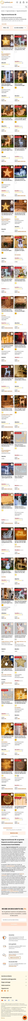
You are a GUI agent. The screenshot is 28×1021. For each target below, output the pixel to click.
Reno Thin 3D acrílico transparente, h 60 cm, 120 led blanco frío (7, 280)
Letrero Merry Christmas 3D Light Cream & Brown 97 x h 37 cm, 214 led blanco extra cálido (20, 310)
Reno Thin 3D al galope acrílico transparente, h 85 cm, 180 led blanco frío (21, 602)
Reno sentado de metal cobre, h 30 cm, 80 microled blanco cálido (20, 379)
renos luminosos (10, 866)
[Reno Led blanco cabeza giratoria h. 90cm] (7, 469)
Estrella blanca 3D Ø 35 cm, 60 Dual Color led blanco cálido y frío (7, 48)
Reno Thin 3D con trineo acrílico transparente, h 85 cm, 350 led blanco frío (20, 477)
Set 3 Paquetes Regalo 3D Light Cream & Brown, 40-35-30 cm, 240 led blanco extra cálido (20, 807)
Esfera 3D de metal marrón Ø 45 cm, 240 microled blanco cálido (6, 310)
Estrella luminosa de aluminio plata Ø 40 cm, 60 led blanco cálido (20, 669)
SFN (18, 66)
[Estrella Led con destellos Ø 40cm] (20, 206)
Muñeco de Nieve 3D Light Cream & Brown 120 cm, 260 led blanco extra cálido (20, 346)
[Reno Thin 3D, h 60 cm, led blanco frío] (7, 272)
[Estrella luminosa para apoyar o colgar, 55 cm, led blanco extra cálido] (7, 171)
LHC (5, 100)
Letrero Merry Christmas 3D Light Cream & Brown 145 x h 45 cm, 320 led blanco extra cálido (7, 249)
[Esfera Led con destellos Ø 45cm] (7, 302)
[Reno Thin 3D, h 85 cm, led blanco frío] (20, 41)
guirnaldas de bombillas (7, 890)
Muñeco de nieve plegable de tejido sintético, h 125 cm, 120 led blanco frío (7, 571)
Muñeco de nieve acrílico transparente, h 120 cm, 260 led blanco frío (20, 507)
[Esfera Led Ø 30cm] (7, 799)
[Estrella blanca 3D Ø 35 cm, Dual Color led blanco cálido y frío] (7, 41)
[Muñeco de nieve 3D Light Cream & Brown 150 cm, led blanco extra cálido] (20, 729)
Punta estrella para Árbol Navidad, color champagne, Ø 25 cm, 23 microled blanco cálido (20, 280)
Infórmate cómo (13, 966)
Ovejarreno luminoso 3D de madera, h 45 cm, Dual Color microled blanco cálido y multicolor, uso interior (20, 636)
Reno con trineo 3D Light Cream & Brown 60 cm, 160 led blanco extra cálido (6, 119)
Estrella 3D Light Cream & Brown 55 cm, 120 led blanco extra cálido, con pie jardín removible (7, 179)
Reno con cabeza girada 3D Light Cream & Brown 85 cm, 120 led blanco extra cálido (7, 149)
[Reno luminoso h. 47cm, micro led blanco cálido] (20, 564)
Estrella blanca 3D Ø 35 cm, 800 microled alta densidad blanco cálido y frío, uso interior (21, 702)
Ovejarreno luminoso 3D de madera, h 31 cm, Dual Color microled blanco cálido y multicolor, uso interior (7, 636)
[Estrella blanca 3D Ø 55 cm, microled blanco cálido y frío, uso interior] (7, 729)
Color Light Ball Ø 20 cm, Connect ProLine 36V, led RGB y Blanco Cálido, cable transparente (6, 669)
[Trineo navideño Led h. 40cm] (7, 533)
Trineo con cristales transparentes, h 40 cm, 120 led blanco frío (7, 541)
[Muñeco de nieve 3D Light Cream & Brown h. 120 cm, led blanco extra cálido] (20, 338)
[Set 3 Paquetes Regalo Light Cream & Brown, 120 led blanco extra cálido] (7, 338)
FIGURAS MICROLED (22, 231)
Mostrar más (14, 833)
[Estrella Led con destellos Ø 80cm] (7, 764)
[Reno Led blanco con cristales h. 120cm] (20, 141)
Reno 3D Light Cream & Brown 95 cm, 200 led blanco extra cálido (20, 409)
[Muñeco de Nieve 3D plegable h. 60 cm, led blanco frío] (20, 242)
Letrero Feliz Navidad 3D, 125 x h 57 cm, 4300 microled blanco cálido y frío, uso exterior (20, 541)
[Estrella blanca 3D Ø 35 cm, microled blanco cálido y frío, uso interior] (20, 694)
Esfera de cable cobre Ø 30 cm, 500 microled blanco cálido (7, 807)
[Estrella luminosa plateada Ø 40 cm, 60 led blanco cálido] (20, 661)
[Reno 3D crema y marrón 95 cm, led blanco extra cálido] (20, 401)
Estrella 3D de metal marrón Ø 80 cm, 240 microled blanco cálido (6, 772)
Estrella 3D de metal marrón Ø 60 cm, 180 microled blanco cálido (6, 409)
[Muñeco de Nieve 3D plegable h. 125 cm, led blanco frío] (7, 564)
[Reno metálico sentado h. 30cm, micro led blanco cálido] (20, 371)
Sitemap (3, 1018)
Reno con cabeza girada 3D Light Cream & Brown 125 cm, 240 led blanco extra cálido (7, 84)
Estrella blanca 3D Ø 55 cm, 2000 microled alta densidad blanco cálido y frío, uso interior (7, 737)
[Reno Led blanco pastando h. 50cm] (20, 171)
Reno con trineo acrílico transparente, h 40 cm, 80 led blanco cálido (7, 702)
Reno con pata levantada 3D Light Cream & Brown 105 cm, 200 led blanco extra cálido (20, 84)
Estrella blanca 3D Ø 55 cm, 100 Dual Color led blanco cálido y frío (7, 214)
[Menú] (27, 2)
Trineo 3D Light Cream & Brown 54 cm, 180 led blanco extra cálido (20, 119)
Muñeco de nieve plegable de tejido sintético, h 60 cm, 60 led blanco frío (20, 249)
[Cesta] (23, 2)
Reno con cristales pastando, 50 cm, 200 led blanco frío (20, 179)
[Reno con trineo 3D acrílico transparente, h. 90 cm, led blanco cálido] (20, 437)
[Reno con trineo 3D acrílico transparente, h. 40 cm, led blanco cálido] (7, 694)
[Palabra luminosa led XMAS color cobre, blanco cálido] (7, 499)
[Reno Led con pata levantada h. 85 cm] (7, 371)
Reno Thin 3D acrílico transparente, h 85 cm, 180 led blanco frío (20, 48)
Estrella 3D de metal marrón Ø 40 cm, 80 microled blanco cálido (20, 214)
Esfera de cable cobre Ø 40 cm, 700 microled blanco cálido (20, 772)
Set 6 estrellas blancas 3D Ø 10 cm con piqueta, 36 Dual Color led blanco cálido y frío (7, 445)
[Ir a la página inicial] (6, 2)
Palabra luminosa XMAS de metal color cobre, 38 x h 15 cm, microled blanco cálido (6, 507)
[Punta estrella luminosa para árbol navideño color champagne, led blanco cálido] (20, 272)
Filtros (5, 27)
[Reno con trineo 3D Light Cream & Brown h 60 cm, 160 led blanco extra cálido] (7, 111)
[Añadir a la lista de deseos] (12, 36)
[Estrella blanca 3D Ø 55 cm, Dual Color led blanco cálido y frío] (7, 206)
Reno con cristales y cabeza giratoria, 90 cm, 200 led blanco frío (6, 477)
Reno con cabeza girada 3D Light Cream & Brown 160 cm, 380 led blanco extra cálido (7, 602)
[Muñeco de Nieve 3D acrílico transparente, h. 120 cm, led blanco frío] (20, 499)
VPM (19, 292)
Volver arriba (15, 836)
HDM (19, 553)
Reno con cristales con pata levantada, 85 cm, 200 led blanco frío (7, 379)
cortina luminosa (14, 891)
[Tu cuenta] (20, 2)
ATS (18, 684)
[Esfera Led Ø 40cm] (20, 764)
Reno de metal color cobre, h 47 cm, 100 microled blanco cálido (20, 571)
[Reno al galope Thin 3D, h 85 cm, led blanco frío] (20, 594)
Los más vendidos (18, 27)
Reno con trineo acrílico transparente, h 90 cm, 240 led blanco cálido (20, 445)
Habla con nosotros (14, 957)
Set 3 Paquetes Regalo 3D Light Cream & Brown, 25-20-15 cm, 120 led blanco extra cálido (7, 346)
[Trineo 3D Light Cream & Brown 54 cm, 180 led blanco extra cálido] (20, 111)
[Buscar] (26, 7)
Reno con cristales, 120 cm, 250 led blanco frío (20, 149)
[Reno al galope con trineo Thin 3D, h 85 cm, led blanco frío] (20, 469)
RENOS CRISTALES (21, 161)
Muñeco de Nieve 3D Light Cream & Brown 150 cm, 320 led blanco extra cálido (20, 737)
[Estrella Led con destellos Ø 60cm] (7, 401)
